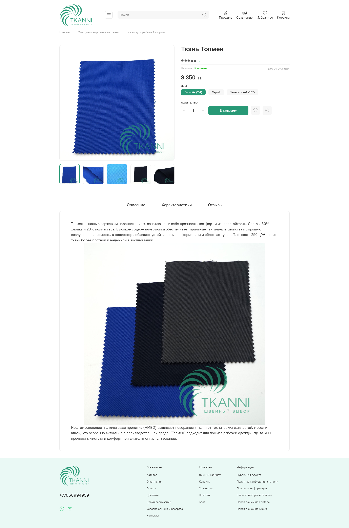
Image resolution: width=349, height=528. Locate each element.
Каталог (152, 475)
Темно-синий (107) (242, 92)
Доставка (153, 495)
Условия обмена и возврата (165, 509)
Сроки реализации (159, 502)
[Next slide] (168, 103)
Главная (64, 32)
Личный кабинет (210, 475)
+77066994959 (74, 495)
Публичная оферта (249, 475)
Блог (202, 502)
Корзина (204, 481)
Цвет (184, 85)
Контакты (153, 515)
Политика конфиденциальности (257, 481)
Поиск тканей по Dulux (252, 509)
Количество (189, 102)
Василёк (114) (193, 92)
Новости (204, 495)
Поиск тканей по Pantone (253, 502)
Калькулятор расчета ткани (254, 495)
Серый (216, 92)
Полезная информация (252, 488)
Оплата (151, 488)
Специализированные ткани (99, 32)
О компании (154, 481)
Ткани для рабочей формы (146, 32)
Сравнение (206, 488)
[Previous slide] (66, 103)
